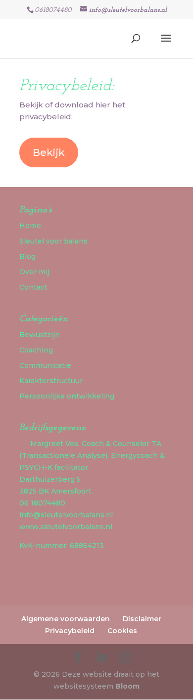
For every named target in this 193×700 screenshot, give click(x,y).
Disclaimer (142, 618)
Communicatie (45, 365)
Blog (27, 256)
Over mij (34, 271)
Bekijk (49, 152)
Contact (33, 287)
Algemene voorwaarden (65, 618)
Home (30, 225)
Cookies (122, 630)
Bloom (127, 686)
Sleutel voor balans (53, 241)
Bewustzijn (39, 334)
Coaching (36, 350)
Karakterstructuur (51, 380)
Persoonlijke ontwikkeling (66, 396)
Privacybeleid (70, 630)
